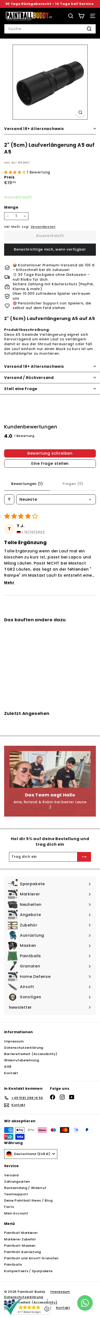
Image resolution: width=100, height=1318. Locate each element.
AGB (7, 1066)
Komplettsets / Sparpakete (28, 1271)
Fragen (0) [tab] (73, 483)
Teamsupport (16, 1194)
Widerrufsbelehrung (21, 1060)
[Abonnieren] (84, 857)
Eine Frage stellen (50, 463)
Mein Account (16, 1213)
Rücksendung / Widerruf (25, 1188)
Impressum (14, 1041)
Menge (11, 207)
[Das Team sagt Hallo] (50, 769)
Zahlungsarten (17, 1181)
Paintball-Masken (19, 1245)
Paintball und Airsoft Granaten (31, 1258)
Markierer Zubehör (20, 1239)
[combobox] (50, 29)
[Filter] (9, 499)
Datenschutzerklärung (23, 1047)
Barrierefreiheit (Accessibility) (30, 1054)
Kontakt (11, 1073)
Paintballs (13, 1264)
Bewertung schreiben (50, 453)
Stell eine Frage (20, 388)
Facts (9, 1206)
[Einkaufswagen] (81, 16)
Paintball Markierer (21, 1232)
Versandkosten (43, 227)
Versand (11, 1175)
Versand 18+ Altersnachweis (34, 128)
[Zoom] (80, 112)
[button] (15, 172)
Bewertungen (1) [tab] (27, 483)
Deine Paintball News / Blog (28, 1200)
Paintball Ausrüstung (22, 1252)
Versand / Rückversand (29, 377)
